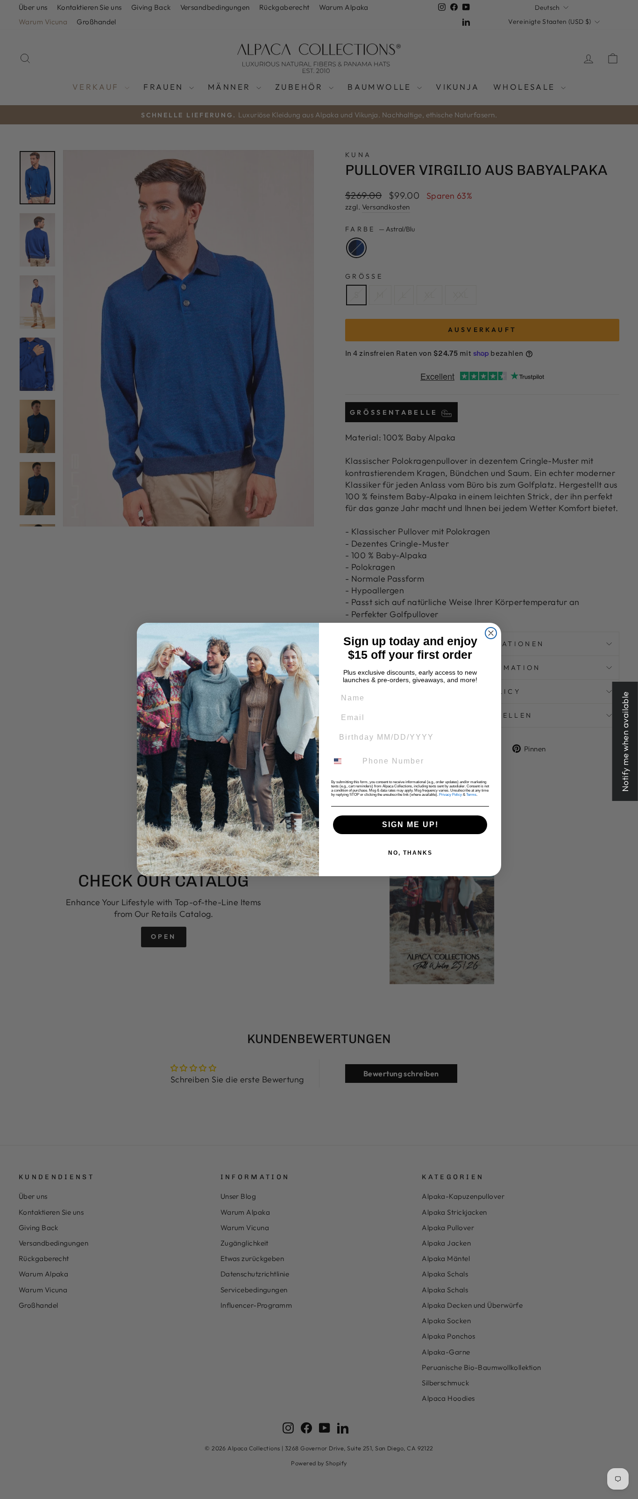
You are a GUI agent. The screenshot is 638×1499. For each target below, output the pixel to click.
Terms (471, 795)
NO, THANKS (410, 853)
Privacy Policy (450, 795)
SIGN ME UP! (410, 825)
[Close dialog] (490, 633)
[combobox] (343, 761)
